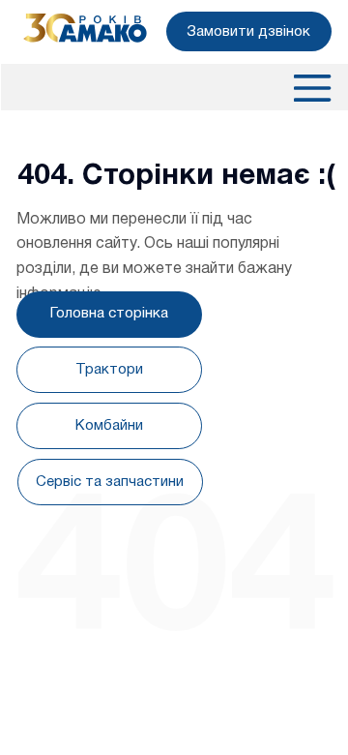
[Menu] (312, 88)
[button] (249, 31)
